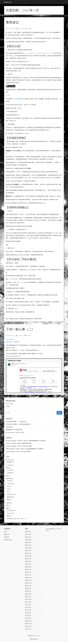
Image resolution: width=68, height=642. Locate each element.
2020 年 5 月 (28, 561)
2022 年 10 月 (28, 556)
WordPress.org (8, 539)
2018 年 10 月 (28, 583)
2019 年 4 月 (28, 572)
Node (8, 486)
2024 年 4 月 (28, 545)
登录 (5, 531)
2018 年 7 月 (28, 586)
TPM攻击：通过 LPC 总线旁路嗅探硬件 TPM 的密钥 (31, 440)
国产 (7, 476)
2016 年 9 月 (28, 629)
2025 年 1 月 (28, 537)
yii (7, 491)
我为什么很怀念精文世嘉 (24, 443)
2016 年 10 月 (28, 626)
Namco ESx (10, 513)
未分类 (8, 503)
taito (25, 53)
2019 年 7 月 (28, 569)
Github (9, 481)
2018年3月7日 (11, 335)
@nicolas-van (36, 635)
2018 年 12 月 (28, 577)
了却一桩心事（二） (20, 329)
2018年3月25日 (11, 28)
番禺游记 (12, 22)
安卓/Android (10, 494)
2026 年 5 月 (28, 531)
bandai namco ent (41, 53)
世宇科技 (16, 99)
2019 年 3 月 (28, 575)
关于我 (8, 406)
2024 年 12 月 (28, 539)
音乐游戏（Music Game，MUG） (15, 518)
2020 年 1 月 (28, 564)
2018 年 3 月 (28, 594)
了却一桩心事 (9, 339)
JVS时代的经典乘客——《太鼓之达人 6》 (17, 421)
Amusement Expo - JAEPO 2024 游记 (15, 432)
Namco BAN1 (10, 510)
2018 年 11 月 (28, 580)
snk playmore (31, 53)
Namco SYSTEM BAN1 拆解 (24, 446)
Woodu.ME (7, 2)
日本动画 (9, 473)
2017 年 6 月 (28, 607)
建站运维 (9, 497)
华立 (8, 55)
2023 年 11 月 (28, 548)
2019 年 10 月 (28, 567)
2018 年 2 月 (28, 596)
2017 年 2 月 (28, 615)
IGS (51, 53)
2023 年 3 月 (28, 550)
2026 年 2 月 (28, 534)
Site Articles (9, 460)
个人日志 (8, 465)
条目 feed (6, 534)
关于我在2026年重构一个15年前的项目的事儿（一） (20, 424)
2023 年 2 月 (28, 553)
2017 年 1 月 (28, 618)
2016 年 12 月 (28, 621)
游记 (7, 505)
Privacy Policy (9, 404)
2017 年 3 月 (28, 613)
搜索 (59, 413)
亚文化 (8, 468)
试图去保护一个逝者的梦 (12, 342)
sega (48, 53)
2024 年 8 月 (28, 542)
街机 (7, 508)
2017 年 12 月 (28, 599)
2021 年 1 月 (28, 558)
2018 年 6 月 (28, 588)
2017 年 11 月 (28, 602)
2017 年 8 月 (28, 605)
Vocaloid (9, 470)
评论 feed (6, 537)
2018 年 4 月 (28, 591)
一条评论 (29, 28)
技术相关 (9, 462)
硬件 (8, 499)
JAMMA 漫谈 (9, 427)
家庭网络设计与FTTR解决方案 (14, 429)
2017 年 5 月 (28, 610)
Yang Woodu (20, 28)
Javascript (9, 483)
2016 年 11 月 (28, 623)
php (8, 489)
